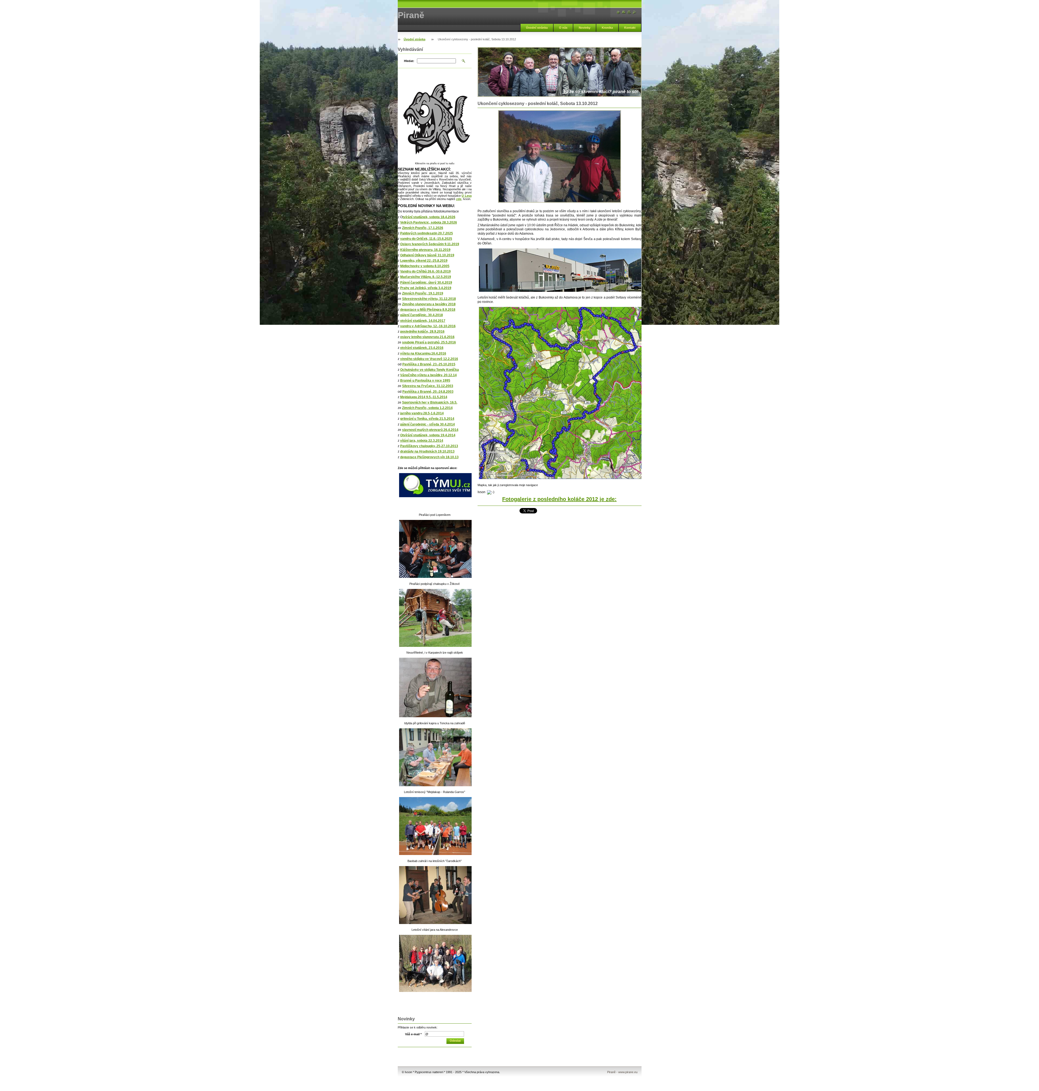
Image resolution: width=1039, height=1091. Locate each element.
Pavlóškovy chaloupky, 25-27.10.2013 (429, 446)
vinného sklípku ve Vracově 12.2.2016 (429, 359)
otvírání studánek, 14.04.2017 (422, 321)
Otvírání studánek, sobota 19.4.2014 (427, 435)
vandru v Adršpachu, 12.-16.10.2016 (428, 326)
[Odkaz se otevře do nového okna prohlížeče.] (559, 156)
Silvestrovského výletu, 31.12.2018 (429, 299)
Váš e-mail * (413, 1034)
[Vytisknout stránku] (629, 12)
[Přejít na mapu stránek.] (623, 12)
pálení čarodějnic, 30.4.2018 (421, 315)
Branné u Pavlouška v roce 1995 (425, 380)
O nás (563, 27)
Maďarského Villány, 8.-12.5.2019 (425, 277)
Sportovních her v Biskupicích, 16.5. (429, 402)
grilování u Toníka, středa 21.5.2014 (427, 419)
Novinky (584, 27)
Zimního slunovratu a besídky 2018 (429, 304)
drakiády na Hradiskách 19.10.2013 (427, 451)
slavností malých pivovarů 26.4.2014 (430, 430)
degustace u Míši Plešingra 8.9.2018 (427, 310)
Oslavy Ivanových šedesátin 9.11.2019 (429, 244)
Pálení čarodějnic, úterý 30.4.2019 (426, 282)
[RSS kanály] (634, 12)
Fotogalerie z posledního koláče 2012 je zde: (559, 499)
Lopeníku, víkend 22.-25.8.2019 (424, 261)
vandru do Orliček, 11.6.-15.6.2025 (426, 239)
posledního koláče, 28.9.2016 (422, 331)
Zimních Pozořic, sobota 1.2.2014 (427, 408)
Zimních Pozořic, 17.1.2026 (422, 228)
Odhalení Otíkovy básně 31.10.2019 (427, 255)
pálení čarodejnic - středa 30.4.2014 (427, 424)
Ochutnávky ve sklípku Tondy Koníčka (429, 370)
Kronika (607, 27)
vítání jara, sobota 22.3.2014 (421, 441)
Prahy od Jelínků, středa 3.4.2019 (425, 288)
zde (458, 199)
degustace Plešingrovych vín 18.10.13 (429, 457)
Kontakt (630, 27)
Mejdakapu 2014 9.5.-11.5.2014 (423, 397)
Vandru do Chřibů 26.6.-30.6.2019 (425, 271)
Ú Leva (466, 195)
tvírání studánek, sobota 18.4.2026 (429, 217)
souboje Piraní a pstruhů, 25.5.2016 (429, 342)
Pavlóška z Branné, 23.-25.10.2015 (428, 364)
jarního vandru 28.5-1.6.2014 (422, 413)
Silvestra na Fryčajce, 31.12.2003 (427, 386)
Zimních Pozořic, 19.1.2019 (422, 293)
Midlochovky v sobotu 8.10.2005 (424, 266)
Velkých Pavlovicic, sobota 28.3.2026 (428, 222)
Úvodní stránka (537, 27)
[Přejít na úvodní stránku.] (618, 12)
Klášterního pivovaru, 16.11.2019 (425, 250)
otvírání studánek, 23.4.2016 (421, 348)
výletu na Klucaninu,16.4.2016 (423, 353)
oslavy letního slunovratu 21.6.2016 (427, 337)
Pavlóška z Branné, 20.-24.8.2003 (427, 392)
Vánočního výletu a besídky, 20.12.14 (428, 375)
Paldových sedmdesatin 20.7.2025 (426, 233)
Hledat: (409, 61)
